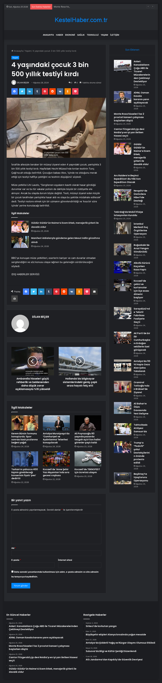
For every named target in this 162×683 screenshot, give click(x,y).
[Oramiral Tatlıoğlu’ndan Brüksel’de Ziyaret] (122, 387)
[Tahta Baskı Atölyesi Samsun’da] (122, 429)
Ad (13, 548)
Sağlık (81, 35)
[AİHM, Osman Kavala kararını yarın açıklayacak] (122, 97)
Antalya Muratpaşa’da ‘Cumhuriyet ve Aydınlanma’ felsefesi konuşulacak (56, 438)
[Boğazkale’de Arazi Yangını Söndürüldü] (122, 249)
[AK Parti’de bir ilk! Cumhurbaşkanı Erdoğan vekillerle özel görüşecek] (122, 338)
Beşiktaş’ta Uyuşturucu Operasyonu (141, 477)
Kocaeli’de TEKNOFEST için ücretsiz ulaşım (87, 471)
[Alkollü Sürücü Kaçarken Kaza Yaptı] (122, 267)
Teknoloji (93, 35)
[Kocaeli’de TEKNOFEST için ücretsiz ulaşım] (88, 458)
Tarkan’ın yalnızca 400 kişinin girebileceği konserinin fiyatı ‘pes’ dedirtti (24, 474)
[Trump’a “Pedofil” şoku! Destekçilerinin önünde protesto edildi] (122, 447)
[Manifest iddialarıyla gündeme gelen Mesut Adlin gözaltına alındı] (20, 242)
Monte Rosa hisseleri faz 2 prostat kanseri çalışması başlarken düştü (87, 6)
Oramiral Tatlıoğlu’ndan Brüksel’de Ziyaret (141, 387)
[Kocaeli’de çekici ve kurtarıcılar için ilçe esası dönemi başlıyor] (122, 285)
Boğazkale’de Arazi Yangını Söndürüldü (142, 248)
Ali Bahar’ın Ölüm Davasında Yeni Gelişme (141, 408)
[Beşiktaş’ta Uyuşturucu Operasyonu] (122, 478)
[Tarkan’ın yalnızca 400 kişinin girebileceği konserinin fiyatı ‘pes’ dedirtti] (24, 458)
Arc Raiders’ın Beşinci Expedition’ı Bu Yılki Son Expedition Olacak (127, 179)
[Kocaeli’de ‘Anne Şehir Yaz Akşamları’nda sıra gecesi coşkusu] (56, 458)
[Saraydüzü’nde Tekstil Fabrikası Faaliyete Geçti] (122, 313)
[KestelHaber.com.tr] (81, 20)
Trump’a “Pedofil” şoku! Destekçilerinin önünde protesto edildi (142, 452)
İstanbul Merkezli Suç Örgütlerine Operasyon (141, 228)
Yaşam (104, 35)
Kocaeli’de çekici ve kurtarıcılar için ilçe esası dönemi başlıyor (141, 289)
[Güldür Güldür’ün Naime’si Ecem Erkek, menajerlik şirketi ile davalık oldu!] (20, 227)
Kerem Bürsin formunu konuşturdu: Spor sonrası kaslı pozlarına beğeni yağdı (24, 438)
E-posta (16, 560)
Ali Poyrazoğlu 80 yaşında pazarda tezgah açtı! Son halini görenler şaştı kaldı (87, 438)
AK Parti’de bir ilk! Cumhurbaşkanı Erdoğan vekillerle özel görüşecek (142, 341)
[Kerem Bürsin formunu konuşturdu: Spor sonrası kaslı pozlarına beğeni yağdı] (24, 423)
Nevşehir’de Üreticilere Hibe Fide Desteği (140, 195)
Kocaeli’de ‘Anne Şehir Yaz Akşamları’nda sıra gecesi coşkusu (56, 472)
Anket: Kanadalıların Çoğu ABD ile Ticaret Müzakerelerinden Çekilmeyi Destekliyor (142, 71)
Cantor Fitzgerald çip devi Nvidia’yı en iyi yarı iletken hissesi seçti (129, 132)
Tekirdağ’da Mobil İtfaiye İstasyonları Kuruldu (128, 213)
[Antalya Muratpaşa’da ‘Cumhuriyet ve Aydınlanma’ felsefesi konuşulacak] (56, 423)
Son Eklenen (132, 49)
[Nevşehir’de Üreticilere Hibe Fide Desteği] (122, 195)
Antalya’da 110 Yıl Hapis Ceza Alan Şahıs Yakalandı (142, 366)
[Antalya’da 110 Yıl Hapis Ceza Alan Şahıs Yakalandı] (122, 365)
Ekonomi (70, 35)
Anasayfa (48, 35)
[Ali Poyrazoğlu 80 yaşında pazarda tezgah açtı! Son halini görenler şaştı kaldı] (88, 423)
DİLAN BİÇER (23, 82)
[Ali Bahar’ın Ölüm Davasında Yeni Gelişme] (122, 408)
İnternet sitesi (65, 560)
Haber (59, 35)
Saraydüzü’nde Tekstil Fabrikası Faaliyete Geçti (142, 315)
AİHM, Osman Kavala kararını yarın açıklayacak (141, 97)
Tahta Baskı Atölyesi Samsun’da (140, 428)
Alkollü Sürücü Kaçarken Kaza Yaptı (142, 266)
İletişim (114, 35)
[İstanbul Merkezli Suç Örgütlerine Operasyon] (122, 228)
